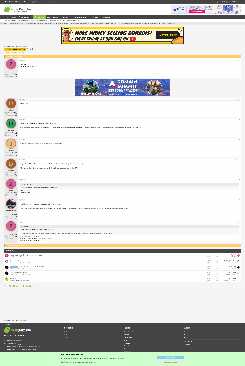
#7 (239, 200)
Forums (13, 17)
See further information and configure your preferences (78, 362)
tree (25, 52)
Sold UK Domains (52, 17)
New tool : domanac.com (19, 261)
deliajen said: (24, 226)
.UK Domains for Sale (23, 20)
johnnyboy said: (25, 184)
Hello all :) (13, 278)
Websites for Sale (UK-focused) (39, 20)
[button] (31, 17)
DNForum (126, 335)
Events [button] (36, 2)
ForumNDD (127, 343)
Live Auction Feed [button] (21, 2)
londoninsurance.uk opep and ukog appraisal (26, 255)
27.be (125, 349)
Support (107, 17)
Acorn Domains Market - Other (71, 20)
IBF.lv (125, 340)
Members (95, 17)
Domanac (12, 263)
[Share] (236, 60)
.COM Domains (27, 268)
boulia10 (12, 257)
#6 (239, 180)
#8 (239, 222)
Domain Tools (26, 263)
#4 (239, 139)
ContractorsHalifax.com (18, 272)
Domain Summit (128, 332)
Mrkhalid (12, 268)
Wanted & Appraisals (55, 20)
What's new (64, 17)
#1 (239, 60)
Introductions (26, 280)
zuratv (8, 53)
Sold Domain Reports (10, 20)
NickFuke (12, 280)
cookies (75, 358)
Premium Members (80, 17)
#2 (239, 99)
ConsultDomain (128, 337)
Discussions (25, 17)
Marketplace (41, 17)
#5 (239, 159)
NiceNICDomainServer (229, 280)
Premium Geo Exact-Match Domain (31, 267)
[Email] (30, 286)
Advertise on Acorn (50, 2)
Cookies (8, 325)
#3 (239, 119)
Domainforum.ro (128, 346)
